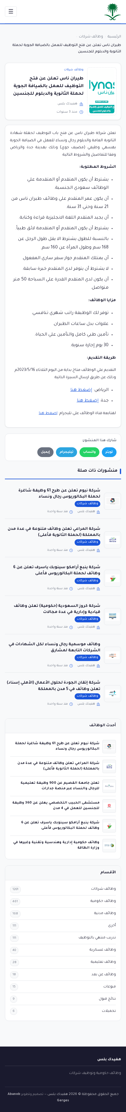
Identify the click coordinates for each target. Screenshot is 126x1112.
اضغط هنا (48, 413)
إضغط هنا (81, 390)
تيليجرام (66, 452)
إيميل (45, 452)
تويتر (109, 452)
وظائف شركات (73, 70)
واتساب (89, 452)
